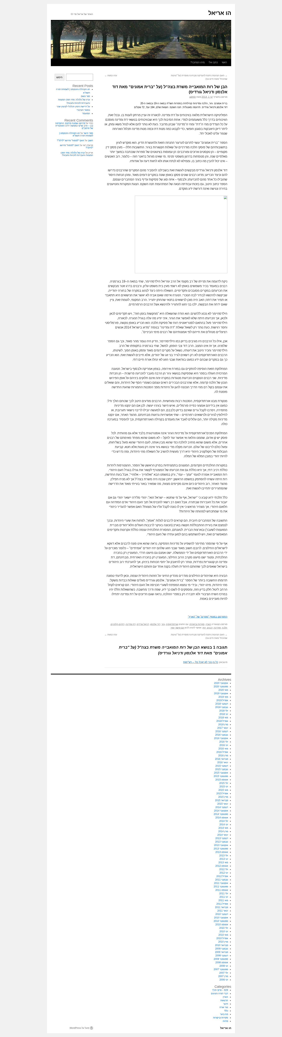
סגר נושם (85, 96)
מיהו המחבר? (197, 62)
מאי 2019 (223, 697)
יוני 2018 (223, 714)
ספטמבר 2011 (221, 886)
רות (204, 627)
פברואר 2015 (221, 800)
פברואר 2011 (221, 907)
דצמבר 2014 (221, 807)
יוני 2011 (223, 897)
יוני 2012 (223, 872)
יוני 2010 (223, 931)
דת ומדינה (131, 624)
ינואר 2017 (222, 728)
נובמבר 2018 (221, 707)
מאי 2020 (223, 690)
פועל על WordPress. (79, 1028)
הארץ (208, 624)
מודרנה (217, 627)
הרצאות (224, 1000)
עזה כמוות (111, 75)
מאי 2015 (223, 790)
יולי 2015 (223, 783)
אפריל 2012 (222, 876)
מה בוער (224, 1014)
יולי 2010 (223, 928)
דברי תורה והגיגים (219, 993)
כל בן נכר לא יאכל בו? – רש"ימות (200, 662)
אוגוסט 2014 (221, 817)
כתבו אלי (213, 62)
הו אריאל (219, 13)
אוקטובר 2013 (221, 845)
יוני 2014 (223, 824)
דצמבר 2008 (221, 955)
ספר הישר (88, 133)
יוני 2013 (223, 859)
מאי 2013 (223, 862)
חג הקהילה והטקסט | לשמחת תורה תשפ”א (76, 134)
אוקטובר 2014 (221, 810)
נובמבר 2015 (221, 769)
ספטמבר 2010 (221, 921)
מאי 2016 (223, 748)
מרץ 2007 (223, 976)
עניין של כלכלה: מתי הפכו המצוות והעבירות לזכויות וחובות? (77, 154)
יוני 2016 (223, 745)
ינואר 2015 (222, 803)
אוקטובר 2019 (221, 693)
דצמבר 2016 (221, 731)
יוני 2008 (223, 966)
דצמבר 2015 (221, 766)
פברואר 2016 (221, 759)
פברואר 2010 (221, 945)
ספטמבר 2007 (221, 969)
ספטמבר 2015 (221, 776)
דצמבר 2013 (221, 838)
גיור (163, 624)
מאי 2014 (223, 828)
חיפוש (59, 77)
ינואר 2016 (222, 762)
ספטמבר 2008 (221, 959)
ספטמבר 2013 (221, 848)
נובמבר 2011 (221, 879)
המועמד (86, 113)
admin (192, 97)
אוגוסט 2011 (221, 890)
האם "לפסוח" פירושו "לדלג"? (70, 140)
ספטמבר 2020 (221, 686)
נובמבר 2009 (221, 948)
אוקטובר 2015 (221, 772)
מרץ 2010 (223, 941)
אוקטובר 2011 (221, 883)
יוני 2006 (223, 979)
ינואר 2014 (222, 835)
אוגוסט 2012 (221, 866)
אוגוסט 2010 (221, 924)
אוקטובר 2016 (221, 738)
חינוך (225, 1004)
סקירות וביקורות (197, 624)
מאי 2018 (223, 717)
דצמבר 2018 (221, 703)
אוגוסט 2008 (221, 962)
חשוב (90, 140)
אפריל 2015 (222, 793)
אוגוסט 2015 (221, 779)
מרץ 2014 (223, 831)
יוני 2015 (223, 786)
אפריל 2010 (222, 938)
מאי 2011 (223, 900)
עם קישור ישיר (177, 627)
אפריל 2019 (222, 700)
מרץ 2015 (223, 797)
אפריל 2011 (222, 903)
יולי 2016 (223, 741)
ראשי (224, 62)
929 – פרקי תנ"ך (220, 990)
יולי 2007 (223, 972)
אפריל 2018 (222, 721)
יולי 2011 (223, 893)
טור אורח (223, 1007)
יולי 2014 (223, 821)
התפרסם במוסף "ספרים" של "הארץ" (207, 616)
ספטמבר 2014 (221, 814)
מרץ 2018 (223, 724)
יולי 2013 (223, 855)
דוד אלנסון (155, 624)
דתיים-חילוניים (118, 624)
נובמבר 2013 (221, 841)
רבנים (210, 627)
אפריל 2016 (222, 752)
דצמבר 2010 (221, 914)
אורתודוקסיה (172, 624)
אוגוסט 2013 (221, 852)
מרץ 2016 (223, 755)
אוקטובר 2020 (221, 683)
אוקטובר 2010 (221, 917)
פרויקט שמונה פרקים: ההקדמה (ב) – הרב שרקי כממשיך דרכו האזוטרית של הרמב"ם (74, 126)
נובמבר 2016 (221, 734)
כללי (226, 1010)
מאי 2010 (223, 935)
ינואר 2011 (222, 910)
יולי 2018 (223, 710)
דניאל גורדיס (143, 624)
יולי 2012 (223, 869)
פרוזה (225, 1021)
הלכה (224, 627)
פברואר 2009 (221, 952)
